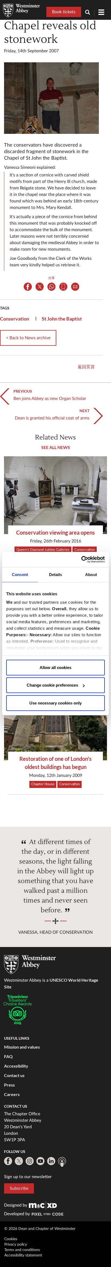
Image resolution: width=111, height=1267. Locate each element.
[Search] (89, 12)
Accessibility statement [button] (23, 1255)
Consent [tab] (20, 574)
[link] (42, 1205)
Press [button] (9, 1084)
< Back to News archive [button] (28, 338)
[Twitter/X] (19, 1161)
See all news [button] (55, 447)
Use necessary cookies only (55, 702)
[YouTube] (40, 1161)
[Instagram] (30, 1161)
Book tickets (63, 12)
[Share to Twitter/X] (40, 287)
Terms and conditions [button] (22, 1250)
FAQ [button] (8, 1056)
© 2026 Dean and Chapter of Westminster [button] (39, 1229)
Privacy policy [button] (15, 1244)
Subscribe (19, 1188)
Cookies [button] (10, 1239)
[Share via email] (75, 287)
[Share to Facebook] (28, 287)
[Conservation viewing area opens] (55, 495)
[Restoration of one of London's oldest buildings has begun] (55, 721)
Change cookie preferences (52, 685)
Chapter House (42, 784)
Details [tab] (55, 574)
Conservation (14, 319)
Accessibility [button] (16, 1065)
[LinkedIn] (51, 1161)
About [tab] (91, 574)
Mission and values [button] (22, 1046)
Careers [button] (12, 1094)
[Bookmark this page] (63, 287)
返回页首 (86, 367)
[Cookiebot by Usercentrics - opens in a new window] (81, 559)
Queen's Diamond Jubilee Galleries (43, 550)
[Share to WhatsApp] (51, 287)
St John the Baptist (62, 319)
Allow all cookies (55, 667)
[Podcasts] (62, 1162)
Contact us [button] (14, 1075)
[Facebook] (8, 1161)
